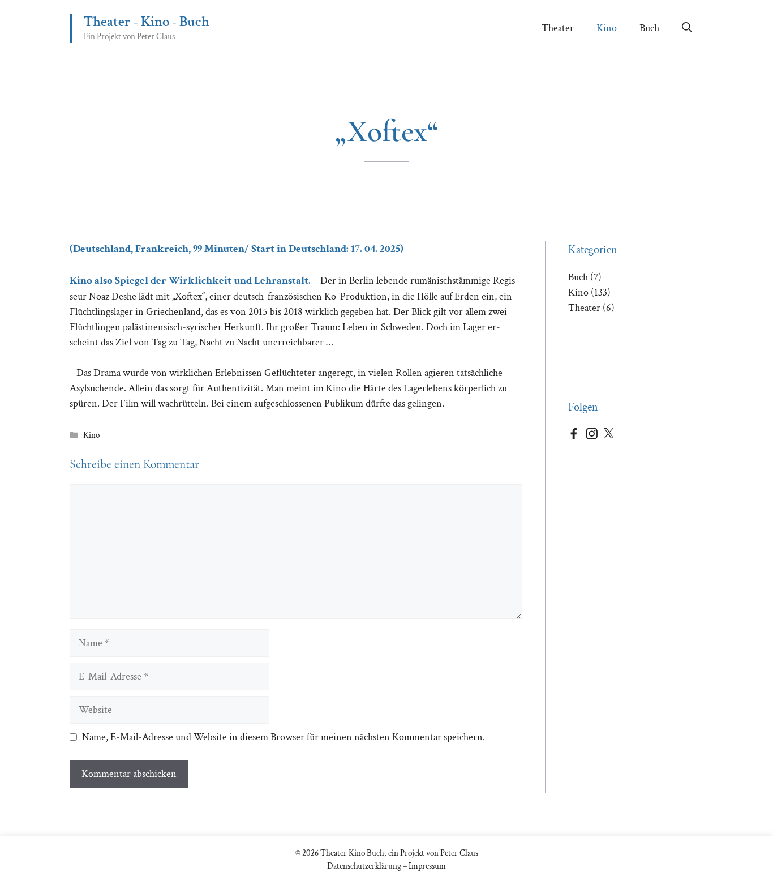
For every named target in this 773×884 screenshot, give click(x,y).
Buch (649, 28)
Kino (606, 28)
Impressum (427, 866)
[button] (687, 28)
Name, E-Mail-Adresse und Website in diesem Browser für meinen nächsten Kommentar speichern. (283, 737)
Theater (558, 28)
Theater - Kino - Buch (146, 21)
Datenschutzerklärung (364, 866)
